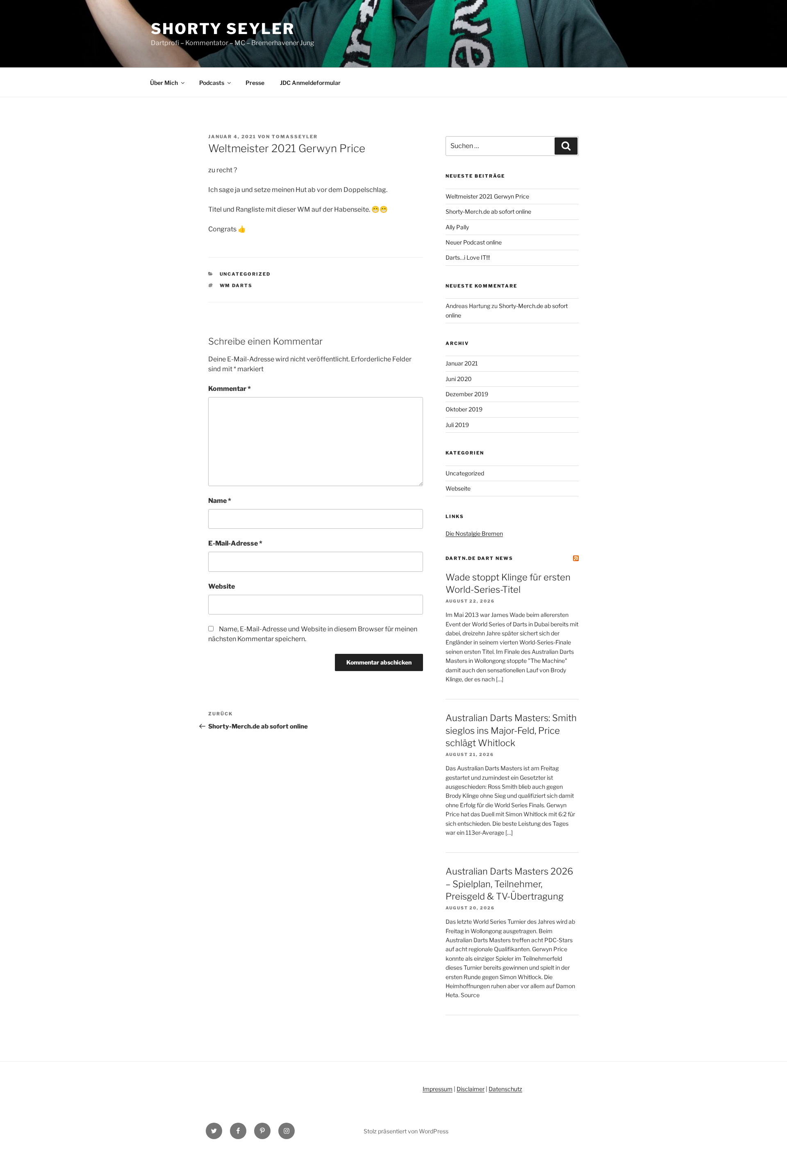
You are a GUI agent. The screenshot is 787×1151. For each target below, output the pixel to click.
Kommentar (229, 389)
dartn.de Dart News (479, 558)
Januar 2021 (462, 363)
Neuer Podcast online (474, 242)
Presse (255, 82)
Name (219, 501)
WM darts (236, 285)
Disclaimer (470, 1088)
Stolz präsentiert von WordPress (406, 1131)
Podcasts (211, 82)
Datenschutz (505, 1088)
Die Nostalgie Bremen (474, 533)
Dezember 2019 (467, 394)
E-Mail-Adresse (235, 543)
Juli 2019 (457, 424)
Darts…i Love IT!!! (468, 257)
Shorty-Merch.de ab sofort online (488, 211)
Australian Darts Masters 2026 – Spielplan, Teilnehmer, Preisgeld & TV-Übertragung (509, 884)
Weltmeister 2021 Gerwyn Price (487, 196)
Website (221, 586)
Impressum (438, 1088)
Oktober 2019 (464, 409)
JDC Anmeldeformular (310, 82)
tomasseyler (295, 136)
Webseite (458, 488)
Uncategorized (245, 274)
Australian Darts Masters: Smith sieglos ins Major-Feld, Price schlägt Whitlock (511, 731)
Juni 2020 (459, 378)
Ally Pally (457, 227)
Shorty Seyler (222, 29)
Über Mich (164, 82)
